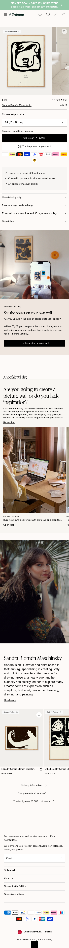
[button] (5, 15)
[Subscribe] (62, 858)
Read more (10, 700)
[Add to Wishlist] (64, 31)
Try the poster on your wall (34, 343)
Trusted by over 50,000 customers (31, 801)
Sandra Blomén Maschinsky (16, 105)
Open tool (8, 525)
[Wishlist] (48, 14)
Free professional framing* (31, 793)
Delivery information (31, 785)
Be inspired (9, 422)
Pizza (19, 769)
